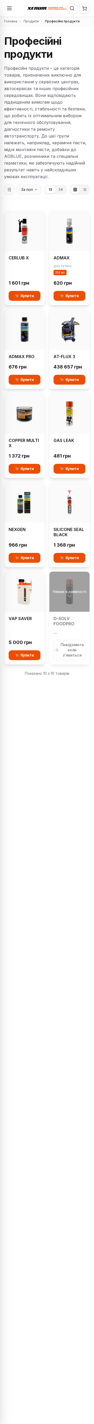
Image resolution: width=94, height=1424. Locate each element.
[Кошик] (84, 8)
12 (50, 189)
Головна (10, 21)
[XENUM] (47, 8)
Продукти (31, 21)
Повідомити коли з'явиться (72, 649)
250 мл (60, 272)
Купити (27, 295)
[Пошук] (72, 8)
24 (60, 189)
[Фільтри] (9, 189)
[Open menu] (9, 8)
